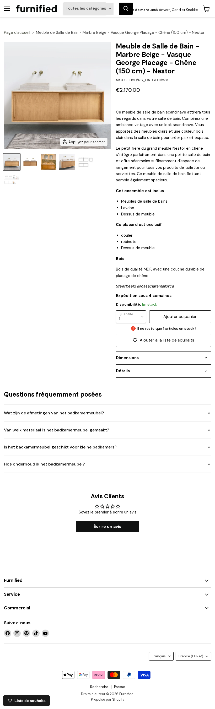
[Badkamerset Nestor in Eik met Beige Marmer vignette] (11, 162)
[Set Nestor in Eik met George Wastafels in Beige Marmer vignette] (66, 162)
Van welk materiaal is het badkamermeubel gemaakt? (56, 430)
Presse (119, 687)
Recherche (99, 687)
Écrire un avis (107, 526)
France (191, 656)
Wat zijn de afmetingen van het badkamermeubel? (54, 413)
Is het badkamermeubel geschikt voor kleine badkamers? (60, 447)
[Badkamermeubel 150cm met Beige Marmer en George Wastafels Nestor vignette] (30, 162)
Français (159, 656)
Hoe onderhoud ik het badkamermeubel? (44, 464)
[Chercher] (126, 9)
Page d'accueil (17, 32)
